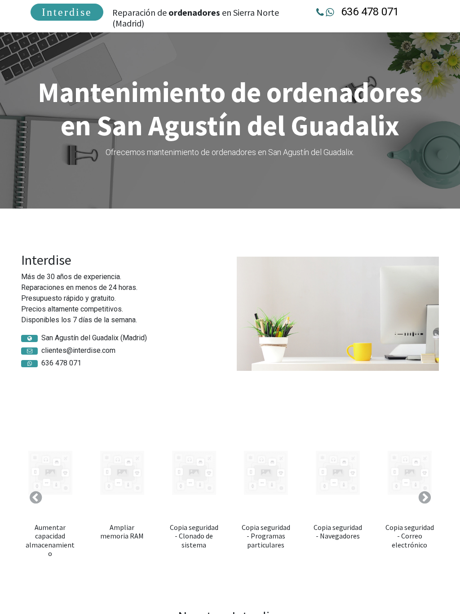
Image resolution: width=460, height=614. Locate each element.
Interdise (67, 12)
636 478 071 (370, 11)
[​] (29, 338)
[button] (35, 497)
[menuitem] (67, 12)
